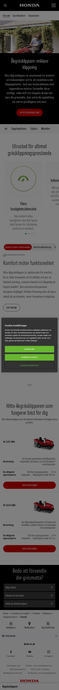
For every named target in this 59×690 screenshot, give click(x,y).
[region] (29, 345)
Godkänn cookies (30, 357)
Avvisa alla (29, 349)
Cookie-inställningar (29, 365)
